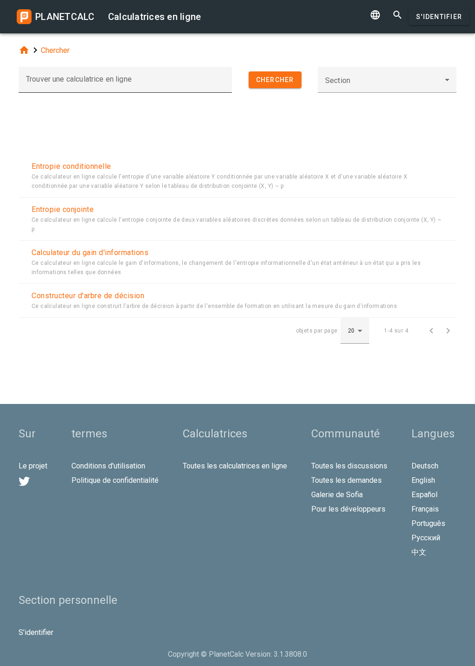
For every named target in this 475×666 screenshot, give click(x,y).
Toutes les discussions (349, 465)
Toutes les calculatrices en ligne (235, 465)
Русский (425, 537)
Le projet (33, 465)
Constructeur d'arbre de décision (88, 295)
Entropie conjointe (63, 209)
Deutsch (424, 465)
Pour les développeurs (348, 509)
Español (424, 494)
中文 (418, 552)
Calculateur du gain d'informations (90, 252)
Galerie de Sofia (337, 494)
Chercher (55, 50)
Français (425, 509)
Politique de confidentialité (115, 480)
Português (428, 523)
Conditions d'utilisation (108, 465)
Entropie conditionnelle (71, 166)
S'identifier (439, 16)
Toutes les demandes (346, 480)
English (423, 480)
